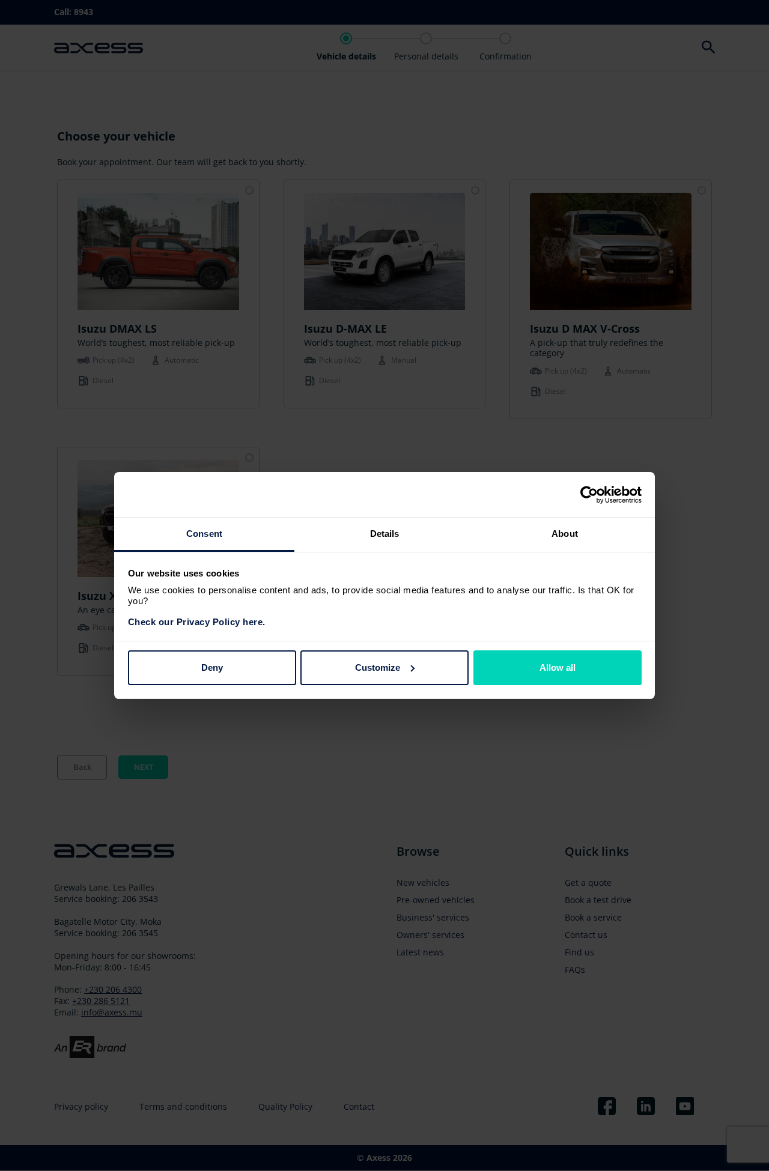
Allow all (558, 667)
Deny (212, 667)
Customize (377, 667)
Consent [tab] (204, 533)
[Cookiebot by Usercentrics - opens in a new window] (589, 495)
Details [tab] (385, 533)
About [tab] (565, 533)
